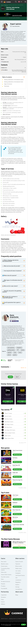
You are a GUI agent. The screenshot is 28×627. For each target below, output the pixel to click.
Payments (17, 564)
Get (19, 547)
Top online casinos (5, 577)
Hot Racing (15, 457)
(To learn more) (8, 624)
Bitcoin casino (18, 566)
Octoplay (14, 526)
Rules (2, 579)
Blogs (16, 595)
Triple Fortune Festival (17, 450)
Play (8, 401)
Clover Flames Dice (17, 509)
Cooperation (4, 595)
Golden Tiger (15, 472)
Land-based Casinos (20, 575)
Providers (3, 586)
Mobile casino (18, 568)
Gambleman (15, 502)
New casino (3, 561)
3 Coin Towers (15, 495)
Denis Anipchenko (16, 26)
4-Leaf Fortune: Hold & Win (18, 524)
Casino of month (19, 561)
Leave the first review (17, 15)
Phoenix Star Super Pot (17, 479)
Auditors (17, 584)
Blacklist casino (4, 564)
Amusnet (14, 451)
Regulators (18, 582)
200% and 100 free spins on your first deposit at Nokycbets (19, 542)
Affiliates (3, 604)
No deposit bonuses (5, 581)
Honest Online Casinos (6, 574)
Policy (2, 599)
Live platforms (18, 589)
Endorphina (15, 496)
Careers (3, 601)
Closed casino (4, 566)
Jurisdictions (18, 580)
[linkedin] (10, 321)
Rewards (3, 583)
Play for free (17, 454)
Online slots (3, 572)
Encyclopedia (4, 588)
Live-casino (18, 570)
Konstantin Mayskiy (10, 360)
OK (23, 624)
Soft (16, 577)
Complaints (18, 573)
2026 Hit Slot (15, 517)
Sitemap (17, 587)
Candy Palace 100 (16, 465)
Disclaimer (3, 597)
